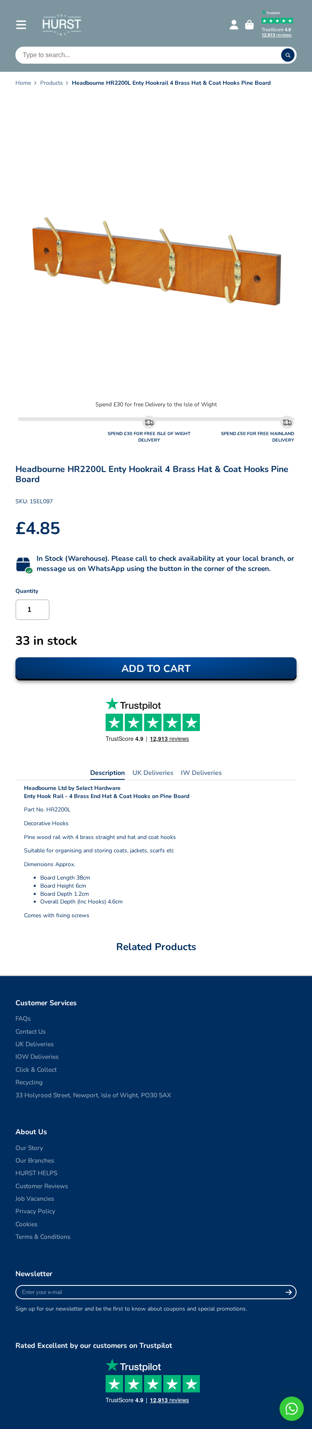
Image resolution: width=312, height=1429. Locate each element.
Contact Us (30, 1031)
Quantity (26, 591)
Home (23, 83)
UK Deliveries (152, 772)
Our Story (29, 1148)
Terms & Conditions (42, 1236)
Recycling (29, 1082)
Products (51, 83)
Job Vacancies (34, 1198)
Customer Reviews (41, 1186)
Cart (249, 25)
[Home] (61, 24)
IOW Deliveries (36, 1056)
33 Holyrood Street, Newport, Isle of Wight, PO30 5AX (93, 1095)
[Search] (288, 55)
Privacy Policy (35, 1211)
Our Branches (34, 1160)
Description (107, 772)
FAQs (22, 1018)
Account (234, 25)
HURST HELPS (36, 1173)
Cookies (26, 1224)
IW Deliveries (201, 772)
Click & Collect (35, 1069)
